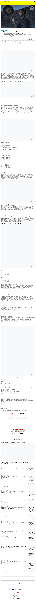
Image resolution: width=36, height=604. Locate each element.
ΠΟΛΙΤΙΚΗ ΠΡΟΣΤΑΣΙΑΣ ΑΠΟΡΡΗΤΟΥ (20, 435)
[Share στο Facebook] (32, 26)
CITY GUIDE (7, 2)
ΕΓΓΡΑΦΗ (21, 433)
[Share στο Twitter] (34, 26)
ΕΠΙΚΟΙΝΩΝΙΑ (18, 587)
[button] (35, 2)
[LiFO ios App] (21, 596)
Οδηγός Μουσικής (5, 30)
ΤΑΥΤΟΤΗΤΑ (18, 585)
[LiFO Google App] (14, 596)
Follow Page (22, 413)
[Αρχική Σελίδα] (3, 2)
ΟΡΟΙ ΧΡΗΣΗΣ (12, 435)
